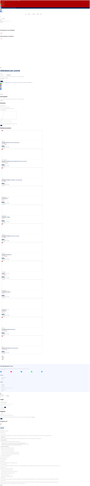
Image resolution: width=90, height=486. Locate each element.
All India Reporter (4, 310)
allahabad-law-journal (7, 82)
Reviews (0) (1, 100)
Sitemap (2, 378)
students (24, 82)
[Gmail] (21, 84)
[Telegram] (41, 371)
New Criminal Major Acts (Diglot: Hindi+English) (8, 329)
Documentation (3, 384)
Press (2, 379)
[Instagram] (11, 371)
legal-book (20, 82)
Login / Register (3, 18)
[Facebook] (21, 85)
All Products (3, 197)
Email (1, 122)
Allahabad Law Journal (10, 70)
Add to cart (2, 81)
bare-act (10, 82)
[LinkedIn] (21, 371)
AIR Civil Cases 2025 (5, 198)
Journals (3, 82)
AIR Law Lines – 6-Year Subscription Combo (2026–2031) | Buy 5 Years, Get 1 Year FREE (14, 161)
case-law (12, 82)
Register (1, 418)
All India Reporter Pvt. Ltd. (29, 82)
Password (1, 405)
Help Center (3, 385)
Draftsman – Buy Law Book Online (6, 254)
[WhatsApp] (21, 83)
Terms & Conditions (4, 377)
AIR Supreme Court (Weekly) (6, 217)
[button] (5, 184)
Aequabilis (3, 273)
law (16, 82)
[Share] (21, 89)
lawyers (18, 82)
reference (22, 82)
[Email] (21, 87)
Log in (5, 407)
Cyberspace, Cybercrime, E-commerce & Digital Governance (10, 142)
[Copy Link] (21, 88)
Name (1, 120)
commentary (15, 82)
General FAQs (3, 386)
